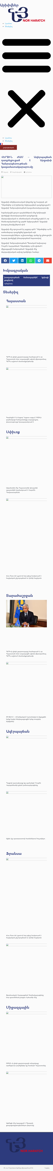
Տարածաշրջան (19, 595)
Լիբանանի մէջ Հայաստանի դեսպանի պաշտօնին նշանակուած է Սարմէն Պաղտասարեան (22, 490)
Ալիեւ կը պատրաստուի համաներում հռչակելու (26, 838)
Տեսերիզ (8, 26)
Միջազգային (17, 1007)
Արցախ (5, 172)
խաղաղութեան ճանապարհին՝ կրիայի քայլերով (26, 278)
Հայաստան (16, 300)
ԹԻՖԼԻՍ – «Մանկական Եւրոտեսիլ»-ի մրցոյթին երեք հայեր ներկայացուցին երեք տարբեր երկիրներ (26, 719)
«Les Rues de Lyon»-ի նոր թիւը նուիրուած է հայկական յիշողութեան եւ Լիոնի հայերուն (24, 577)
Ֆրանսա (14, 853)
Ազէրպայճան (17, 731)
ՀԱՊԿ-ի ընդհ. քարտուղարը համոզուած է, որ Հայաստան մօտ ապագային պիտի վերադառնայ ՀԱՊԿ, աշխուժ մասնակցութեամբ (26, 359)
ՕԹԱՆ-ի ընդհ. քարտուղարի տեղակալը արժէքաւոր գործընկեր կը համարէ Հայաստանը (26, 1064)
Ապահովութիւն (17, 172)
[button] (26, 82)
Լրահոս (8, 23)
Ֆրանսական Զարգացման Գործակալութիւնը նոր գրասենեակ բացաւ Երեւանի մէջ (25, 996)
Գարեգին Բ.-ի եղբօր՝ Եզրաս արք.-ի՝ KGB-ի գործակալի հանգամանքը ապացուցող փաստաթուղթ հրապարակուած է (23, 419)
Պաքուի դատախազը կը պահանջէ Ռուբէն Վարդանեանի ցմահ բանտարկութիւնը (23, 784)
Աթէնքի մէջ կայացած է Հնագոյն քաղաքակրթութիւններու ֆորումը (20, 1124)
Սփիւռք (13, 431)
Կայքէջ (47, 1168)
